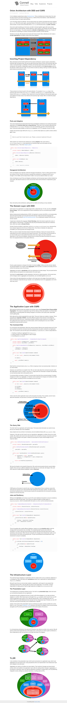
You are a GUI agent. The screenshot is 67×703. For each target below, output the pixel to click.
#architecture (21, 13)
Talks (36, 4)
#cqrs (28, 13)
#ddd (25, 13)
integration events (27, 605)
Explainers (42, 4)
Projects (49, 4)
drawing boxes (30, 16)
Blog (32, 4)
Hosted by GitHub (37, 701)
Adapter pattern (27, 144)
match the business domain (29, 217)
